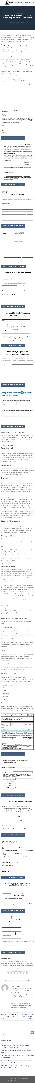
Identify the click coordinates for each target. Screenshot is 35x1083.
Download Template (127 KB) (13, 266)
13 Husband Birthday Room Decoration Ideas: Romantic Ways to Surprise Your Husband (17, 1061)
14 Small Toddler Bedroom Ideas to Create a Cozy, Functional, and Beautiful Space (15, 1067)
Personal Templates (17, 13)
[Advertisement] (15, 98)
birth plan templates (27, 635)
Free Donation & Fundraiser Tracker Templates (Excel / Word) (9, 1016)
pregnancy (16, 71)
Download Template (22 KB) (13, 385)
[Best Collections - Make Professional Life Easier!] (17, 2)
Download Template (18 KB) (13, 835)
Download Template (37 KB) (13, 138)
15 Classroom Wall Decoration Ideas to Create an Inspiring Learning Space (17, 1056)
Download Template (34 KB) (13, 952)
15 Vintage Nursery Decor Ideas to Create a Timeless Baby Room (16, 1051)
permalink (30, 980)
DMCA (19, 1078)
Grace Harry (24, 22)
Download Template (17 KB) (13, 877)
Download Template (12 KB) (13, 911)
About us (8, 1078)
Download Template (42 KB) (13, 345)
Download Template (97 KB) (13, 306)
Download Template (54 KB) (13, 754)
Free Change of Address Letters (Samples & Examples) (27, 1016)
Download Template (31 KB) (13, 426)
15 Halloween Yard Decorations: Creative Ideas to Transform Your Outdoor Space (15, 1046)
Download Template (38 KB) (13, 184)
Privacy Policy (25, 1078)
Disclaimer (14, 1078)
